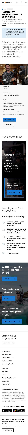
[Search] (21, 2)
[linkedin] (9, 339)
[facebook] (3, 339)
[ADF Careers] (7, 2)
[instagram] (6, 339)
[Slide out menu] (26, 2)
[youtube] (15, 339)
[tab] (4, 24)
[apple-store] (7, 410)
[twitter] (12, 339)
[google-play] (19, 410)
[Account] (17, 2)
